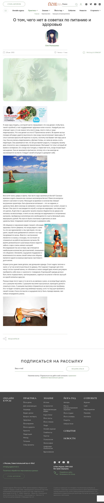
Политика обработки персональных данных (20, 471)
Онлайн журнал (49, 429)
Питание (26, 441)
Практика (32, 10)
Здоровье (27, 420)
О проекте (94, 10)
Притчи (46, 436)
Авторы (66, 402)
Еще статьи (47, 415)
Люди (45, 425)
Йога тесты (47, 418)
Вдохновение (48, 452)
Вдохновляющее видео (49, 410)
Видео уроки (28, 413)
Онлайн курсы (18, 10)
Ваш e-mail (19, 368)
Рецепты (67, 420)
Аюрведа (26, 409)
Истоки (46, 402)
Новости (83, 10)
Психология (48, 439)
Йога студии (68, 413)
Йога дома (27, 402)
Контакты (87, 417)
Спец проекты (28, 445)
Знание (45, 10)
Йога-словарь (69, 417)
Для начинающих (30, 406)
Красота (26, 431)
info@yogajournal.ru (11, 467)
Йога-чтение (48, 422)
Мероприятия (89, 409)
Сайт (86, 406)
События (71, 10)
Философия (48, 443)
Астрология (48, 406)
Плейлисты (47, 432)
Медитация (27, 434)
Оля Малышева (52, 45)
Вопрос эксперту (30, 417)
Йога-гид (58, 10)
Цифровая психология (48, 447)
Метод (25, 438)
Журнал (87, 402)
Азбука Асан (68, 424)
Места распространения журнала (71, 408)
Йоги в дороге (29, 427)
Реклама (87, 413)
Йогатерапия (28, 424)
